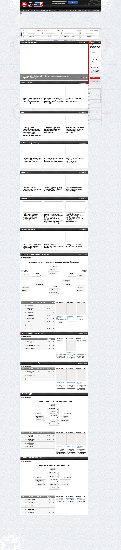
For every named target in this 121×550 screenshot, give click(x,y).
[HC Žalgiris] (30, 305)
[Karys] (30, 329)
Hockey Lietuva (23, 10)
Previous (21, 91)
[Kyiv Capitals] (30, 37)
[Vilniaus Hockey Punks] (30, 309)
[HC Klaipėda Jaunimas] (30, 435)
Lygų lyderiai (84, 10)
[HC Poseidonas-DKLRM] (30, 325)
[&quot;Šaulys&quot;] (61, 449)
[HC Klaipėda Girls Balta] (30, 342)
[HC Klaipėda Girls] (71, 357)
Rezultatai (68, 10)
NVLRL (92, 74)
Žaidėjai (79, 10)
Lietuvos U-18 (94, 59)
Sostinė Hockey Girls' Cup (27, 31)
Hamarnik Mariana (80, 495)
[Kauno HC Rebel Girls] (30, 372)
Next (86, 91)
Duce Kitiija (68, 495)
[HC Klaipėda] (30, 312)
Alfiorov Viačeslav (70, 315)
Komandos (74, 10)
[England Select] (30, 33)
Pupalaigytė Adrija (70, 352)
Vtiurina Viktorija (80, 382)
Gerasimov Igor (60, 445)
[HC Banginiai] (30, 322)
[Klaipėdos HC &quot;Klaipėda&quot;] (71, 320)
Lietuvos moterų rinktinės (94, 64)
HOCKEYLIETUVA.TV (61, 10)
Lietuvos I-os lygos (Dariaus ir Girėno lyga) (95, 71)
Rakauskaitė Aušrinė (61, 352)
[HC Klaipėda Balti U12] (69, 33)
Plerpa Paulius (80, 315)
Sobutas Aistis (69, 445)
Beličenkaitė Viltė (80, 352)
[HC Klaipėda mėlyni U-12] (69, 37)
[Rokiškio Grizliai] (30, 318)
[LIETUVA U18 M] (89, 33)
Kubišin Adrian (79, 432)
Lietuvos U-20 (94, 57)
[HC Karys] (81, 319)
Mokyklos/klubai (96, 10)
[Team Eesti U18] (30, 510)
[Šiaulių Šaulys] (30, 315)
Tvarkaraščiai (52, 10)
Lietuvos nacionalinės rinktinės (94, 54)
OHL (92, 61)
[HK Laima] (49, 37)
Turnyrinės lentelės (43, 10)
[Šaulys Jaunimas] (30, 445)
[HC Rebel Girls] (61, 387)
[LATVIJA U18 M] (89, 37)
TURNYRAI (30, 10)
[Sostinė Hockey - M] (30, 345)
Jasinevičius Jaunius (61, 315)
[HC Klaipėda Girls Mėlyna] (30, 376)
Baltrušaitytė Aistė (60, 382)
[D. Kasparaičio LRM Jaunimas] (30, 439)
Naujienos (36, 10)
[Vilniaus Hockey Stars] (30, 379)
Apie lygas (90, 10)
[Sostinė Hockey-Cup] (49, 33)
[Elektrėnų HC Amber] (30, 349)
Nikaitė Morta (69, 382)
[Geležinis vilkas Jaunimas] (30, 442)
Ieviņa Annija (58, 495)
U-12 (62, 30)
